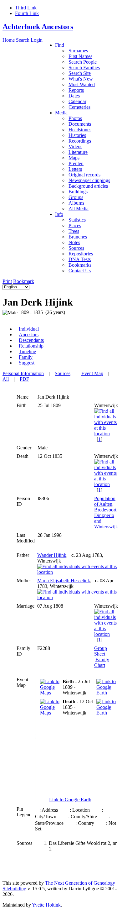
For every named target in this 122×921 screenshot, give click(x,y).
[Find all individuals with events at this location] (106, 433)
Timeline (27, 351)
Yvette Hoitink (46, 905)
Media (61, 112)
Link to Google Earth (70, 799)
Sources (62, 373)
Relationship (31, 345)
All (6, 379)
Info (59, 214)
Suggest (26, 362)
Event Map (92, 373)
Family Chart (101, 662)
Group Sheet (100, 651)
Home (9, 40)
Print (7, 281)
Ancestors (28, 334)
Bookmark (23, 281)
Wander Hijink (51, 555)
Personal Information (23, 373)
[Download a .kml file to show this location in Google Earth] (106, 692)
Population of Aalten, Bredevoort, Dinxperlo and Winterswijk (106, 512)
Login (37, 40)
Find (59, 45)
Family (26, 357)
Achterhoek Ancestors (38, 27)
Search (22, 40)
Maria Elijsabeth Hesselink (63, 580)
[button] (35, 737)
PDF (24, 379)
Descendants (31, 340)
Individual (29, 329)
